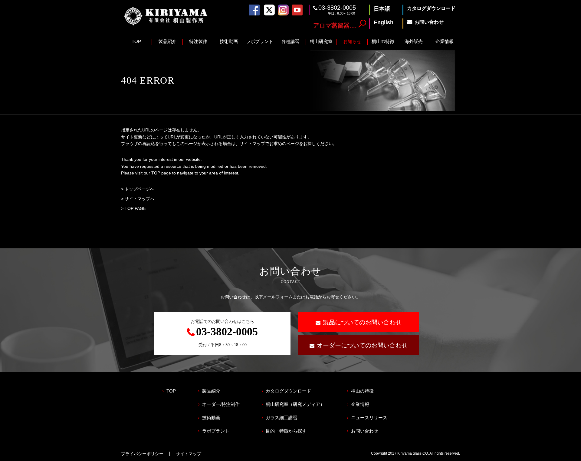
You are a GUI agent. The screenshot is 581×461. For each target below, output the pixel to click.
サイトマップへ (139, 198)
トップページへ (139, 189)
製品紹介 (167, 41)
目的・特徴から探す (286, 430)
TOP (136, 41)
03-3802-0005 (337, 7)
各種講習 (290, 41)
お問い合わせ (364, 430)
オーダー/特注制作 (221, 404)
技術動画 (229, 41)
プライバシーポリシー (142, 454)
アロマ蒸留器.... (335, 25)
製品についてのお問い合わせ (362, 322)
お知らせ (352, 41)
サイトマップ (188, 454)
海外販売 (414, 41)
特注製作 (198, 41)
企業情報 (444, 41)
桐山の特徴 (383, 41)
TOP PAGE (135, 208)
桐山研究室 (321, 41)
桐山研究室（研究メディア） (295, 404)
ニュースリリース (369, 417)
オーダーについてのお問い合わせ (362, 345)
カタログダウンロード (288, 390)
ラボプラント (259, 41)
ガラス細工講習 (281, 417)
